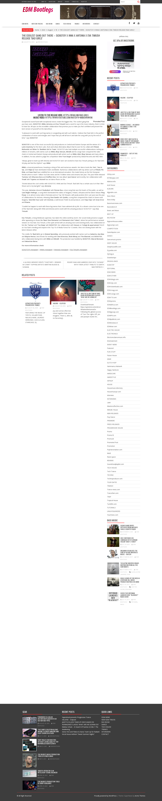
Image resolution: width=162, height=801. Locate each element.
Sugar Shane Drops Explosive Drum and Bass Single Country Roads (129, 527)
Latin (109, 402)
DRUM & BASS (112, 261)
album (133, 572)
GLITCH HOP (111, 363)
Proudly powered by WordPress (105, 796)
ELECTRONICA (112, 334)
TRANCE (76, 24)
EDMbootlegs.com (113, 308)
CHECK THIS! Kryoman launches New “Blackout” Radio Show (113, 596)
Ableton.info (111, 181)
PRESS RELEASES (113, 424)
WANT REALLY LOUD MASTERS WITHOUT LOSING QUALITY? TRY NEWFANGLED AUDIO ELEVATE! (48, 742)
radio (122, 604)
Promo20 (110, 439)
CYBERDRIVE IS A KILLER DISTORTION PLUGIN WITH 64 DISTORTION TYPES (47, 719)
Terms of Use (75, 1)
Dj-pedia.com (112, 250)
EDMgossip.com (113, 312)
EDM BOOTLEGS (43, 42)
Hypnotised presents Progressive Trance (32, 304)
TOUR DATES (112, 482)
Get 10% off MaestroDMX (123, 40)
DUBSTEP (110, 265)
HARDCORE (111, 373)
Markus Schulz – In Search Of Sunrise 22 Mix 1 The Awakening (129, 126)
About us (43, 1)
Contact (60, 1)
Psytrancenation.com (114, 450)
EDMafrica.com (112, 305)
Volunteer (84, 1)
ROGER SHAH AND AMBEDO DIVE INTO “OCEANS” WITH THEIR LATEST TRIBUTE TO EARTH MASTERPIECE (85, 264)
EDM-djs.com (112, 283)
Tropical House (112, 500)
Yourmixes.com (112, 515)
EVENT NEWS (112, 345)
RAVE (109, 453)
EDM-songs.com (113, 294)
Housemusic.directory (115, 388)
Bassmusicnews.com (114, 203)
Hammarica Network (114, 366)
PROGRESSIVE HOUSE (115, 428)
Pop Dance (111, 417)
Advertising (52, 1)
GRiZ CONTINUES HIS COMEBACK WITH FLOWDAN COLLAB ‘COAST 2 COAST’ (128, 540)
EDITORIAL (111, 268)
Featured (110, 348)
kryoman (134, 602)
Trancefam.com (112, 493)
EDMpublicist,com (113, 319)
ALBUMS (110, 189)
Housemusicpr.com (114, 392)
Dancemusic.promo (114, 239)
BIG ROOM (49, 24)
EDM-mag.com (112, 290)
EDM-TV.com (112, 297)
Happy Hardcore (113, 370)
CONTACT (96, 24)
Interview (110, 395)
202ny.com (111, 174)
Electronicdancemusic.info (116, 337)
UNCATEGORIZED (113, 511)
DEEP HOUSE (112, 243)
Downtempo (111, 258)
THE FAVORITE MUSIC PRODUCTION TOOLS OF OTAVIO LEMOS (49, 755)
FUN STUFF (111, 352)
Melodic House (112, 410)
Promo (109, 431)
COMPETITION (112, 229)
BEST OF (110, 214)
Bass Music (111, 196)
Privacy (67, 1)
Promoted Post (112, 442)
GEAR (109, 359)
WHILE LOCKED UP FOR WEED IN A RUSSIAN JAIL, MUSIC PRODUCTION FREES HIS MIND (130, 580)
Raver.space (111, 457)
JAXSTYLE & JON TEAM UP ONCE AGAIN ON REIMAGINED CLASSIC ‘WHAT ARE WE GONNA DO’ (90, 295)
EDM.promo (111, 301)
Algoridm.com (112, 192)
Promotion (111, 446)
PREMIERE (111, 421)
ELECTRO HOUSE (113, 330)
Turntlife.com (112, 504)
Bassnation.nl (112, 207)
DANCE (58, 24)
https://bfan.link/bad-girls (75, 115)
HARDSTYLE (111, 377)
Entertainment (112, 341)
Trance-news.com (113, 489)
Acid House (111, 185)
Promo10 (110, 435)
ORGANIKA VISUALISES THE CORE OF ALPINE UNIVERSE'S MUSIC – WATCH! (129, 552)
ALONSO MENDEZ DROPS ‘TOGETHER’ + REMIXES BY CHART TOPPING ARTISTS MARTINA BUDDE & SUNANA (42, 264)
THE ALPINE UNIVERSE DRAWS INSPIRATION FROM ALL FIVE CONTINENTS (129, 565)
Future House (112, 355)
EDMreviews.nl (112, 323)
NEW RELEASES (112, 413)
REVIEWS (110, 460)
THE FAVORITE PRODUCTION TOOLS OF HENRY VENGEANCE (49, 782)
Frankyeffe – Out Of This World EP (128, 154)
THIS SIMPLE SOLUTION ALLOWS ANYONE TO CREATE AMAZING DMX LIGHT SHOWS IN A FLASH (48, 731)
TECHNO (110, 475)
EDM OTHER (111, 276)
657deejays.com (113, 178)
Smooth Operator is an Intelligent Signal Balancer (47, 771)
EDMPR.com (111, 316)
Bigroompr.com (112, 225)
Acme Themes (140, 796)
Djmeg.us (110, 254)
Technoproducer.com (114, 479)
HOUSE (109, 384)
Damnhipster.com (113, 232)
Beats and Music (113, 210)
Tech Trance (111, 471)
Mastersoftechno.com (115, 406)
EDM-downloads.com (115, 287)
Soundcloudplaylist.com (115, 464)
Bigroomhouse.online (114, 221)
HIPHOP (110, 381)
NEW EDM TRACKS (37, 24)
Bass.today (111, 200)
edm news (128, 589)
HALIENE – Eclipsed (59, 303)
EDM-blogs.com (113, 279)
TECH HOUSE (67, 24)
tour (128, 574)
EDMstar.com (112, 326)
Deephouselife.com (114, 247)
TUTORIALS (111, 508)
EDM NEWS (25, 24)
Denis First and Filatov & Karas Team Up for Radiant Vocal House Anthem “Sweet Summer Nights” (130, 142)
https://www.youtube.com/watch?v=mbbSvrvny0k (69, 117)
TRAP (109, 497)
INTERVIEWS (86, 24)
